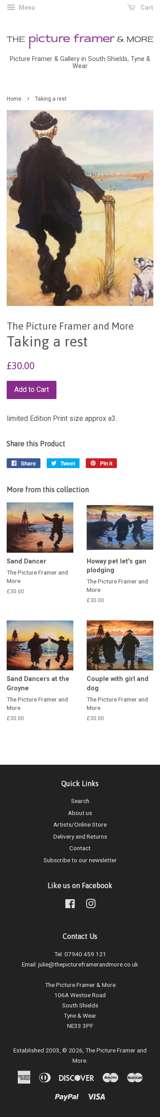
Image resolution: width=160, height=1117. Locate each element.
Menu (26, 7)
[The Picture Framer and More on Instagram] (91, 905)
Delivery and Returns (80, 836)
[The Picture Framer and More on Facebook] (70, 905)
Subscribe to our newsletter (80, 860)
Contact (80, 848)
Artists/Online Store (80, 824)
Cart (146, 7)
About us (80, 812)
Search (80, 800)
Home (14, 99)
